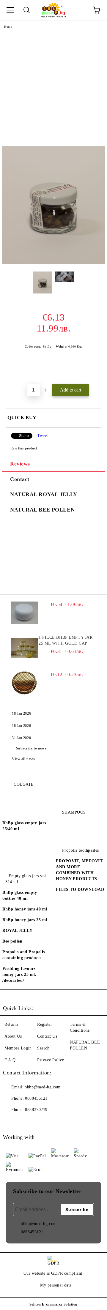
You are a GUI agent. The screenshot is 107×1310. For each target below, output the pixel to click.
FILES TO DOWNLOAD (80, 889)
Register (44, 1024)
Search (43, 1048)
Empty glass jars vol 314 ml (25, 879)
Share (24, 436)
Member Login (18, 1048)
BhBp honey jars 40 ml (24, 909)
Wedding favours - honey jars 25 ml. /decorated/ (20, 974)
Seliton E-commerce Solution (53, 1304)
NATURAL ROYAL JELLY (43, 494)
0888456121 (36, 1098)
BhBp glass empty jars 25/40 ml (24, 826)
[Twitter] (24, 1121)
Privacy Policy (50, 1060)
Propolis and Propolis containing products (23, 955)
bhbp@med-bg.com (42, 1087)
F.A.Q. (10, 1060)
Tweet (42, 435)
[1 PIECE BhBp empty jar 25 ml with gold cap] (24, 648)
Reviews (20, 464)
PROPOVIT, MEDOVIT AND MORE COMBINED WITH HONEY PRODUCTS (79, 870)
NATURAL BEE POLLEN (42, 510)
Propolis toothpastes (80, 850)
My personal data (56, 1285)
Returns (11, 1024)
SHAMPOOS (74, 812)
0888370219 (36, 1109)
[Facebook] (10, 1121)
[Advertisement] (53, 89)
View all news (23, 759)
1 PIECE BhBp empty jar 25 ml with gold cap (65, 640)
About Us (13, 1036)
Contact (19, 479)
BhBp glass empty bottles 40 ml (19, 895)
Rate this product (23, 448)
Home (8, 26)
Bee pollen (12, 941)
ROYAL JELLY (17, 930)
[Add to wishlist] (96, 374)
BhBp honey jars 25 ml (24, 920)
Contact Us (47, 1036)
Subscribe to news (31, 748)
